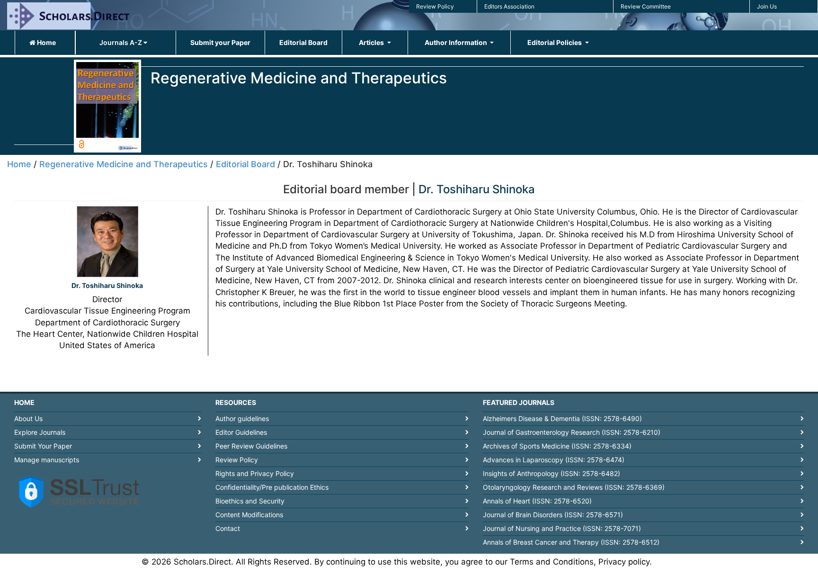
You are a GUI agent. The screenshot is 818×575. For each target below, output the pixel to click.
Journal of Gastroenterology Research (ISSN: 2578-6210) (571, 432)
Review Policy (435, 6)
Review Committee (646, 6)
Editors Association (509, 6)
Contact (227, 528)
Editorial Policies (555, 42)
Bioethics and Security (250, 501)
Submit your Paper (220, 42)
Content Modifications (249, 515)
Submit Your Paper (43, 446)
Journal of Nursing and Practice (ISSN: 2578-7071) (562, 528)
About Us (28, 418)
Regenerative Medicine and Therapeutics (123, 164)
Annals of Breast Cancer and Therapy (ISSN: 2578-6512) (571, 542)
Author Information (457, 42)
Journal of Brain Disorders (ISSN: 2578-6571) (553, 515)
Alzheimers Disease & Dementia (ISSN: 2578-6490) (562, 418)
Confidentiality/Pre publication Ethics (272, 487)
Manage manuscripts (46, 460)
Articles (372, 42)
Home (46, 42)
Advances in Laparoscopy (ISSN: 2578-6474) (553, 460)
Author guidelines (242, 418)
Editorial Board (303, 42)
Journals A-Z (121, 42)
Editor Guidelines (241, 432)
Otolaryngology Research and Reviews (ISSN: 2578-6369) (574, 487)
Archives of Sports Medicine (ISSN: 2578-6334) (557, 446)
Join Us (767, 6)
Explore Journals (39, 432)
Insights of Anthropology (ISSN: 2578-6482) (551, 473)
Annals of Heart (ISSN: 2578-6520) (537, 501)
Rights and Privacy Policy (254, 473)
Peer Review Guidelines (251, 446)
